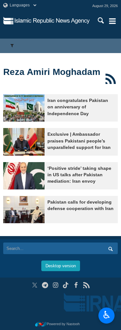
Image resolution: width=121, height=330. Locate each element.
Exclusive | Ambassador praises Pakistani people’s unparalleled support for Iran (79, 141)
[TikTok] (65, 285)
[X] (34, 285)
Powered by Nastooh (63, 324)
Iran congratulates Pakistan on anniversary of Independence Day (77, 107)
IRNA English (52, 20)
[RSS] (110, 79)
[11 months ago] (24, 209)
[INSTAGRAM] (55, 285)
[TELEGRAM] (45, 285)
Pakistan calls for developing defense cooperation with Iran (80, 205)
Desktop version (60, 265)
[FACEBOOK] (76, 285)
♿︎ (106, 315)
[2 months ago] (24, 141)
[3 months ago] (24, 175)
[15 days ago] (24, 108)
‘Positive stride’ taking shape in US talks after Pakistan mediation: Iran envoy (79, 175)
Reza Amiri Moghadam (51, 72)
